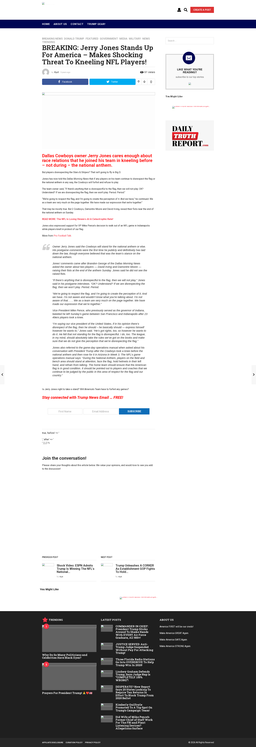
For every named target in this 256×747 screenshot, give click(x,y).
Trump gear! (96, 24)
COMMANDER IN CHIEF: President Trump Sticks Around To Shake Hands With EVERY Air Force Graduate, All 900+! (132, 631)
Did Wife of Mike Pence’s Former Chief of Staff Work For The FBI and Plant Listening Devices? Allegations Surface (134, 722)
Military (135, 38)
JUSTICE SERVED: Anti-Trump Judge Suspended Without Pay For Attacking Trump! (134, 648)
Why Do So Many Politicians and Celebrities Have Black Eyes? (64, 656)
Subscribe (134, 411)
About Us (60, 24)
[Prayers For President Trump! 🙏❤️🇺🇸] (69, 676)
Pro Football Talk (62, 235)
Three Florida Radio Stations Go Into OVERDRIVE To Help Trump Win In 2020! (135, 662)
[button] (179, 10)
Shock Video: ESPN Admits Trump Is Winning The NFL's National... (75, 569)
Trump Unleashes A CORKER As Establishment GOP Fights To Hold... (135, 569)
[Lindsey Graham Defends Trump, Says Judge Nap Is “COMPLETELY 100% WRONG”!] (107, 673)
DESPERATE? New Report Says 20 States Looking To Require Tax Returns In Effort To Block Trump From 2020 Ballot (135, 692)
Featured (92, 38)
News (146, 38)
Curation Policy (74, 742)
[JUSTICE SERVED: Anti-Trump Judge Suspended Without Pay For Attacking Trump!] (107, 646)
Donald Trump (74, 38)
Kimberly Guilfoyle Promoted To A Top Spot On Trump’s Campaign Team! (134, 707)
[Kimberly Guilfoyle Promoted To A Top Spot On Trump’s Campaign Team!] (107, 706)
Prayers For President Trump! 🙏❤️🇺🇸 (67, 693)
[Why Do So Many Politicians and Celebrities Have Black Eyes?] (69, 638)
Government (109, 38)
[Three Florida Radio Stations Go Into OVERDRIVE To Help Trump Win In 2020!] (107, 661)
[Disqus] (98, 514)
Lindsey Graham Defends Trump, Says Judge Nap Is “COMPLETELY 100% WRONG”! (133, 676)
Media (123, 38)
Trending (48, 42)
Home (46, 24)
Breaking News (52, 38)
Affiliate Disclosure (52, 742)
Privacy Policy (92, 742)
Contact (77, 24)
